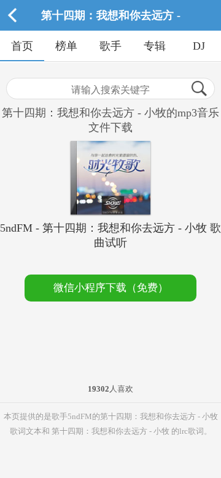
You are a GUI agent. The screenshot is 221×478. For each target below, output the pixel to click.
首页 (22, 46)
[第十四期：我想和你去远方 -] (110, 27)
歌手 (110, 46)
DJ (199, 46)
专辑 (155, 46)
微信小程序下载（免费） (110, 288)
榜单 (66, 46)
